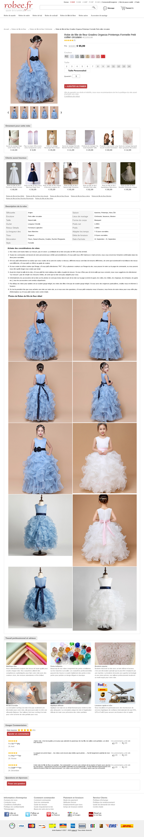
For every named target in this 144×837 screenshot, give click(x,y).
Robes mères (83, 16)
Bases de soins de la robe (44, 809)
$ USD (78, 2)
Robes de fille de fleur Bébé (15, 196)
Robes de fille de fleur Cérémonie (41, 29)
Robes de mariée (10, 16)
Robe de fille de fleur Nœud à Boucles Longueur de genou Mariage (52, 187)
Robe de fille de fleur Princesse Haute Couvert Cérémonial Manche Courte (14, 187)
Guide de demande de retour (104, 805)
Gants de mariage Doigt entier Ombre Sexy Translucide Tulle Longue (14, 147)
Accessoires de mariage (99, 16)
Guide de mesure (40, 805)
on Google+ (77, 814)
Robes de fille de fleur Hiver (44, 198)
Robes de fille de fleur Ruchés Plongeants (19, 198)
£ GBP (85, 2)
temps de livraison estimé (73, 807)
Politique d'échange (100, 800)
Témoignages (9, 809)
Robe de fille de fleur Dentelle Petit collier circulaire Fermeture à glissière (90, 188)
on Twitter (35, 814)
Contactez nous (10, 802)
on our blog (97, 814)
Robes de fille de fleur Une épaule (37, 196)
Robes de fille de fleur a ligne (80, 196)
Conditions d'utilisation (12, 805)
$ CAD (97, 2)
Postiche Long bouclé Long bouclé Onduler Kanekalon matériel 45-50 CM (109, 147)
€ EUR (72, 2)
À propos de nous (10, 800)
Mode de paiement (70, 800)
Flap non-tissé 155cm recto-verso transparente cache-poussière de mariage (33, 147)
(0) (116, 743)
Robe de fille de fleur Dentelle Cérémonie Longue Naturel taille (128, 187)
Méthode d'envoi (69, 802)
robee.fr (74, 830)
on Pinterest (56, 814)
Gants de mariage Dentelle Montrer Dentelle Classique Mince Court (71, 147)
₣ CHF (91, 2)
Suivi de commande (41, 802)
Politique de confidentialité (14, 807)
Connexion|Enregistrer (109, 2)
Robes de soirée (24, 16)
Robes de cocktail (51, 16)
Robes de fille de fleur (68, 16)
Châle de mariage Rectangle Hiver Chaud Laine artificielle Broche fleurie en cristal (51, 148)
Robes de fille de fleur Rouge (59, 196)
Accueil (6, 29)
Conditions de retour (72, 96)
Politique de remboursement (104, 802)
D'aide (137, 2)
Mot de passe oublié (126, 2)
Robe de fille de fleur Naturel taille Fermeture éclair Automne (70, 187)
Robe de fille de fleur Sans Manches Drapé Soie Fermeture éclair (33, 187)
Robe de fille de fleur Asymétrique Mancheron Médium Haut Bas (109, 187)
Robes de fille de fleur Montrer (101, 196)
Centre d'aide (98, 807)
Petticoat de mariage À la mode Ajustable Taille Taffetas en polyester (90, 147)
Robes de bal (37, 16)
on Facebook (13, 814)
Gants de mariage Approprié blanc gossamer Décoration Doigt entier (128, 147)
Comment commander (42, 800)
